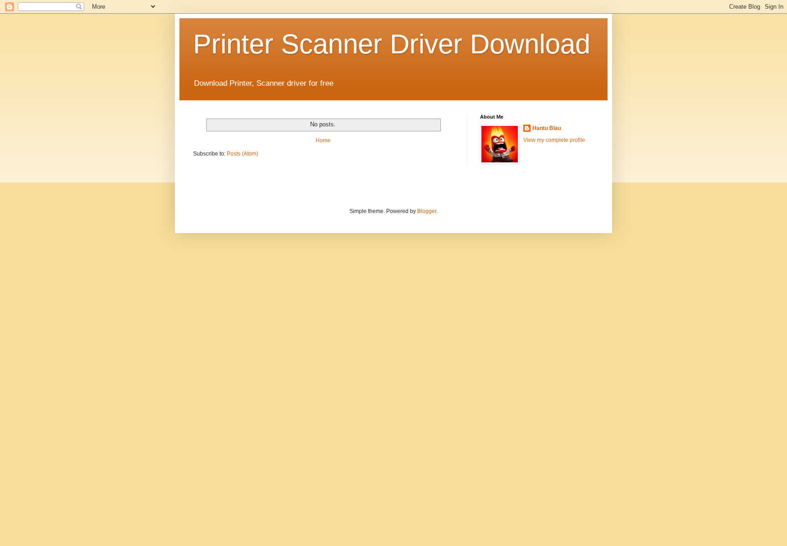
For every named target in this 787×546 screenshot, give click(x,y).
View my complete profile (554, 140)
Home (323, 140)
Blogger (426, 211)
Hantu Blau (546, 128)
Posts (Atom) (242, 154)
